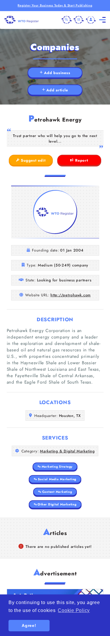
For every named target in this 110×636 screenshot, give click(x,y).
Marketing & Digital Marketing (67, 451)
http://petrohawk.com (70, 295)
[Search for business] (67, 20)
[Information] (79, 20)
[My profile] (91, 20)
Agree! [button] (29, 625)
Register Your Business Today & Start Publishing (55, 5)
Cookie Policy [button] (74, 610)
